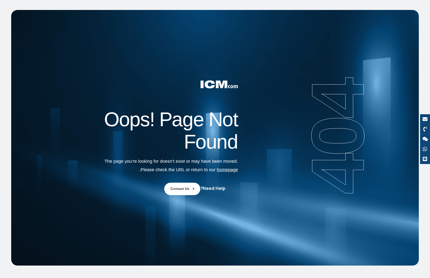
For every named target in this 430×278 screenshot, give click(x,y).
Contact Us (179, 189)
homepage (227, 169)
